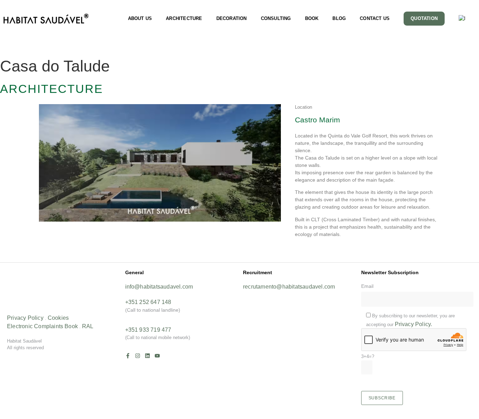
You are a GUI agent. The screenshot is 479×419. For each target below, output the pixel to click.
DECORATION (231, 18)
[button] (239, 256)
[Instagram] (137, 355)
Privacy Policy (25, 318)
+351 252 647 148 (148, 302)
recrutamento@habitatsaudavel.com (289, 287)
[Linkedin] (147, 355)
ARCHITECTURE (184, 18)
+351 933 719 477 (148, 330)
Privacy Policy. (413, 324)
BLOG (339, 18)
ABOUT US (140, 18)
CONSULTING (276, 18)
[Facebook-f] (127, 355)
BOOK (312, 18)
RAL (88, 326)
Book (71, 326)
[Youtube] (157, 355)
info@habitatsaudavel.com (159, 287)
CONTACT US (375, 18)
